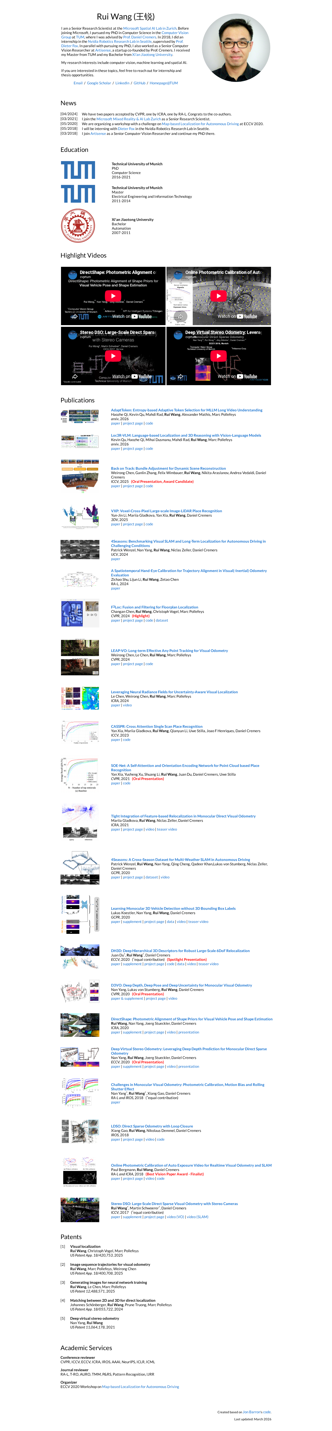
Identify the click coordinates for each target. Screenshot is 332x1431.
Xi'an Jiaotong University (152, 54)
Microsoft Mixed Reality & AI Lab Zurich (128, 119)
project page (133, 423)
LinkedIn (122, 83)
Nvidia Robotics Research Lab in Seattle (120, 41)
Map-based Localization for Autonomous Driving (200, 123)
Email (78, 83)
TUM (80, 37)
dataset (162, 620)
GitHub (139, 83)
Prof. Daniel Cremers (139, 37)
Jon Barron (251, 1412)
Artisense (103, 50)
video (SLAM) (198, 1216)
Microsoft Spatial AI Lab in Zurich (149, 28)
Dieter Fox (126, 128)
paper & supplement (127, 998)
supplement (132, 921)
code (149, 423)
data (170, 921)
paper (115, 423)
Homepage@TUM (164, 83)
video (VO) (175, 1216)
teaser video (167, 829)
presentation (188, 1032)
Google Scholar (99, 83)
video (127, 705)
